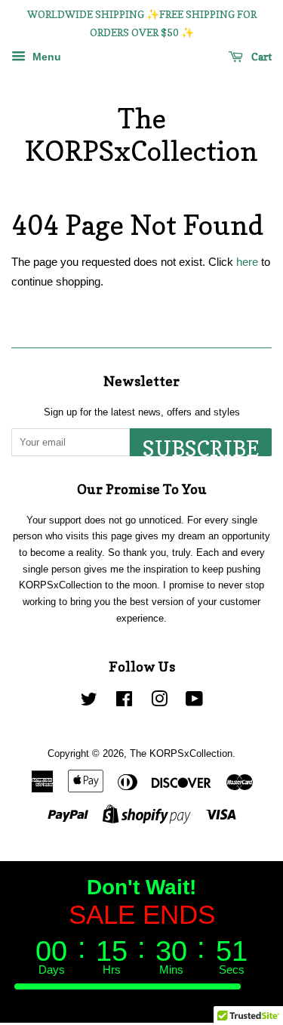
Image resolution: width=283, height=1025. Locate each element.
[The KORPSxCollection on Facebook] (124, 702)
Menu (45, 57)
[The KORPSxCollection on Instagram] (159, 702)
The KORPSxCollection (141, 134)
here (247, 261)
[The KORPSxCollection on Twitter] (89, 702)
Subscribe (201, 446)
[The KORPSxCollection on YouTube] (194, 702)
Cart (260, 56)
